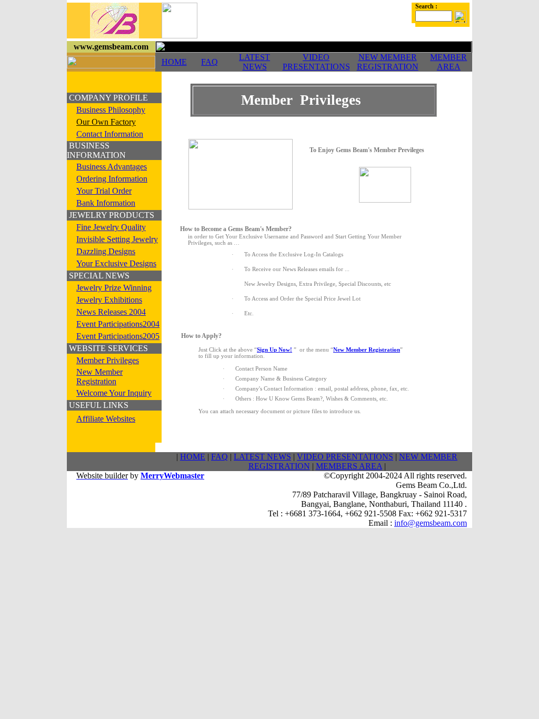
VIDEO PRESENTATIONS (316, 62)
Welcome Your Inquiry (114, 392)
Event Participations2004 (117, 323)
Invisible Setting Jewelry (117, 239)
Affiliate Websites (105, 418)
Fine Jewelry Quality (111, 227)
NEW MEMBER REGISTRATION (387, 62)
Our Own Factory (106, 121)
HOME (174, 61)
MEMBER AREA (448, 62)
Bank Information (105, 202)
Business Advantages (111, 166)
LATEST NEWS (254, 62)
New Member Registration (99, 376)
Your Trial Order (104, 190)
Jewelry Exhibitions (109, 299)
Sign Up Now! (274, 349)
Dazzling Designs (105, 251)
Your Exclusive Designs (116, 263)
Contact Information (109, 133)
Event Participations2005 (117, 336)
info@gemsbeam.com (430, 522)
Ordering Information (111, 178)
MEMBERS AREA (349, 466)
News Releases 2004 (111, 311)
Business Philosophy (110, 109)
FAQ (209, 61)
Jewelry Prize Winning (114, 287)
